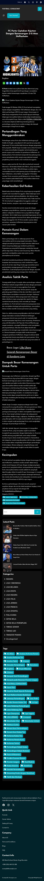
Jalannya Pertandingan (15, 699)
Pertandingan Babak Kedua (17, 747)
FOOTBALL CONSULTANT (11, 9)
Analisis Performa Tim (15, 658)
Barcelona (34, 665)
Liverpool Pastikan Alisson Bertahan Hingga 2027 (25, 564)
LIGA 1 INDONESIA (13, 583)
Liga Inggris (29, 714)
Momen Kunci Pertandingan (17, 728)
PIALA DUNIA (11, 615)
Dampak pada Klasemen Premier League (22, 680)
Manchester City (13, 721)
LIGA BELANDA (12, 587)
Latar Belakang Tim (14, 710)
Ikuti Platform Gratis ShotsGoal (18, 695)
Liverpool (26, 717)
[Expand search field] (3, 15)
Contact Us (5, 827)
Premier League (13, 762)
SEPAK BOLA (11, 494)
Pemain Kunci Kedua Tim (16, 732)
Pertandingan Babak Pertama (18, 751)
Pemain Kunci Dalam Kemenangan (15, 503)
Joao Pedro (34, 699)
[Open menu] (40, 9)
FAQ (3, 850)
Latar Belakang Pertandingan (18, 706)
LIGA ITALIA (10, 599)
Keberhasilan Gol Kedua (12, 500)
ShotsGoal (27, 766)
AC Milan (10, 654)
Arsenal (26, 661)
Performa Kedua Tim (14, 736)
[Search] (37, 512)
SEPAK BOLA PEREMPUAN (16, 623)
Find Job (4, 815)
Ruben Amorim (12, 766)
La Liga (35, 702)
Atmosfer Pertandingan (15, 665)
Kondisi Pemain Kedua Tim (16, 702)
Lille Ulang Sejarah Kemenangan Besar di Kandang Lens (22, 352)
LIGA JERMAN (11, 603)
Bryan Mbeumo (24, 669)
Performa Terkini (13, 743)
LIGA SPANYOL (12, 611)
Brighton (10, 669)
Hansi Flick (11, 687)
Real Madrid (29, 762)
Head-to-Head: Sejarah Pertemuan (20, 691)
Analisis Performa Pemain (29, 654)
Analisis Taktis (12, 661)
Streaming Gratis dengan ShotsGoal (20, 773)
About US (5, 837)
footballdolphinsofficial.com (13, 491)
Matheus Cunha (13, 725)
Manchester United (32, 721)
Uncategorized (11, 639)
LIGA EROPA (11, 591)
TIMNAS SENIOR (12, 627)
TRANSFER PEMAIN (13, 635)
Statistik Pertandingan (15, 770)
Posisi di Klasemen (13, 755)
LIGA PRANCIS (11, 607)
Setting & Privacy (7, 823)
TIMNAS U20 (11, 631)
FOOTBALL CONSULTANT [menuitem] (34, 119)
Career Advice (6, 819)
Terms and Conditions (8, 842)
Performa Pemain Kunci (15, 740)
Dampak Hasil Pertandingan (17, 676)
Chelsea (10, 672)
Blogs (4, 846)
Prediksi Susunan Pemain (16, 758)
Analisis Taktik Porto (11, 497)
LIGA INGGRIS (11, 595)
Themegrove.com (13, 877)
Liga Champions (13, 714)
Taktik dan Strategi (14, 777)
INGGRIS (9, 579)
